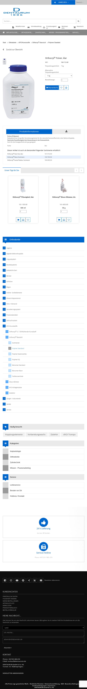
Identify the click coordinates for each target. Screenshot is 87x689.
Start (4, 42)
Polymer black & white (19, 354)
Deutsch (79, 2)
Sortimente (15, 343)
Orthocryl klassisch (39, 42)
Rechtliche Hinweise (37, 684)
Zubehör (12, 393)
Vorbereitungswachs (36, 434)
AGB (62, 684)
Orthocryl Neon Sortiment (15, 157)
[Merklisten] (61, 87)
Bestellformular (9, 610)
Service (75, 32)
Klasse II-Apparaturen (13, 298)
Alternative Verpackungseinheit (52, 71)
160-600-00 (48, 160)
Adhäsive (9, 281)
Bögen (8, 287)
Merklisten (7, 605)
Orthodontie (26, 32)
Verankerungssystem (13, 309)
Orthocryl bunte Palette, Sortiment (18, 160)
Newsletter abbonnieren (13, 673)
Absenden (7, 648)
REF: (46, 62)
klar (46, 146)
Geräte (8, 404)
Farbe (9, 146)
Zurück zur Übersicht (14, 49)
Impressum (51, 686)
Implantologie (11, 32)
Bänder (8, 276)
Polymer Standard (54, 42)
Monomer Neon (17, 371)
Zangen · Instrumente (13, 399)
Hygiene (9, 248)
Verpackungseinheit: (52, 66)
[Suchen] (78, 21)
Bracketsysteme (11, 265)
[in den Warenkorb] (18, 219)
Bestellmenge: (50, 80)
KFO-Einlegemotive (15, 387)
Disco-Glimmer (14, 382)
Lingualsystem (11, 259)
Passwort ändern (10, 599)
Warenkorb (80, 26)
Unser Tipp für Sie (12, 170)
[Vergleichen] (66, 87)
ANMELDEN (62, 2)
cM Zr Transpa (69, 434)
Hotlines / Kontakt (17, 496)
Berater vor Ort (16, 490)
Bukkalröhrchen (11, 270)
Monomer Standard (18, 365)
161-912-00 (48, 154)
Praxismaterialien (12, 315)
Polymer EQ (16, 359)
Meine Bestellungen (10, 601)
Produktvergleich (10, 608)
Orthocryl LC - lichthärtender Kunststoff (22, 332)
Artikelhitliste (8, 603)
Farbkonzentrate (17, 376)
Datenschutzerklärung (52, 684)
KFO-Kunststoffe (24, 42)
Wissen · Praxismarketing (58, 32)
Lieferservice (15, 485)
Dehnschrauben (11, 320)
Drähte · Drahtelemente (14, 293)
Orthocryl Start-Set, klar (15, 154)
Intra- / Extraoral (11, 304)
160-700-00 (48, 157)
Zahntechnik (40, 32)
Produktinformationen (29, 131)
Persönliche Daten (10, 596)
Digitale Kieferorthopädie (14, 254)
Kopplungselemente (14, 434)
